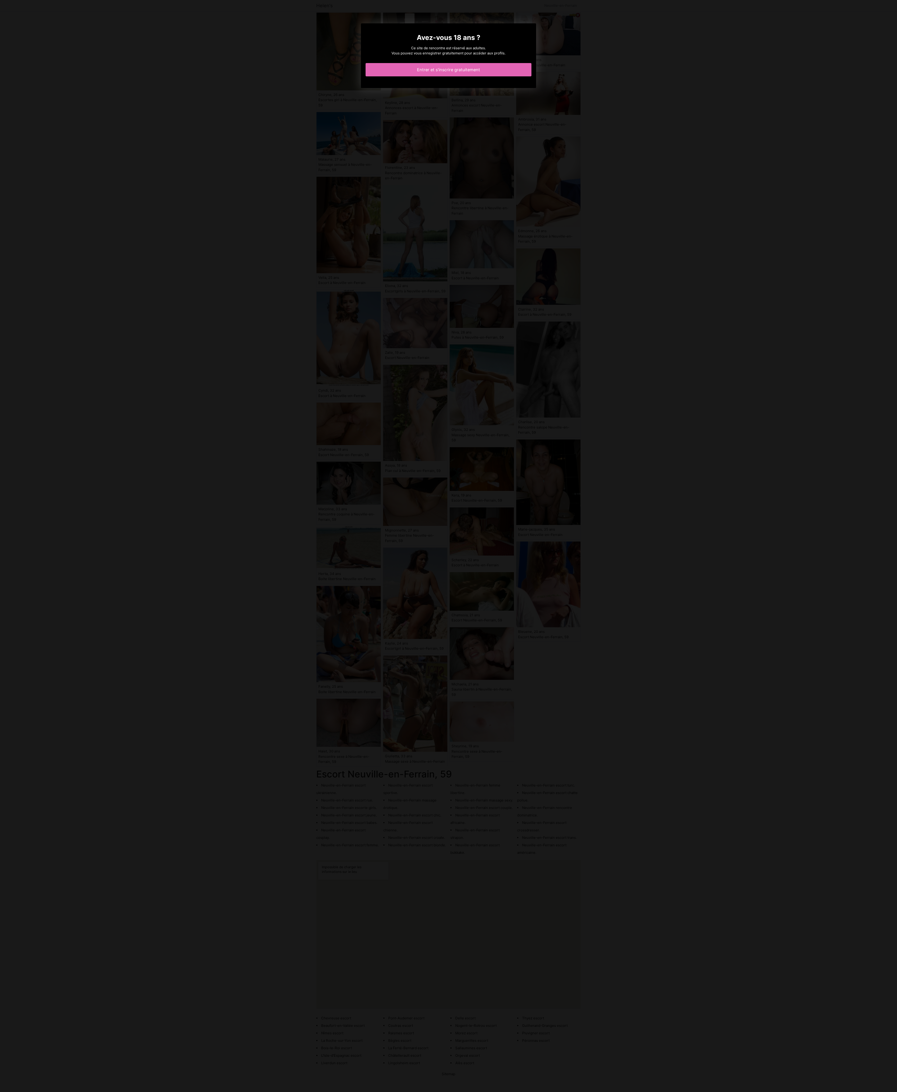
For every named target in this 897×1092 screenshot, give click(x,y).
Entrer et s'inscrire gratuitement (448, 69)
